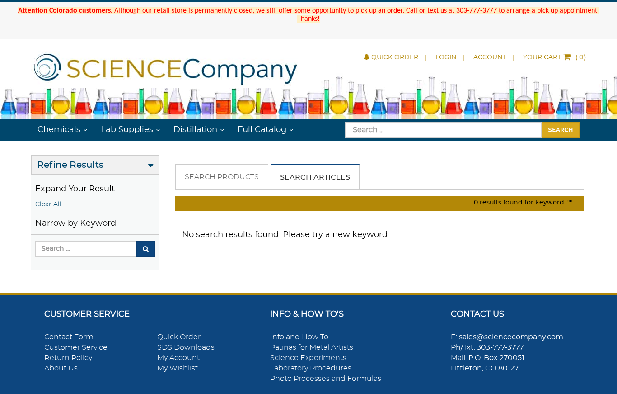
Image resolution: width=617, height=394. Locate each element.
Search (560, 129)
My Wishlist (177, 368)
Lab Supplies (127, 130)
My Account (178, 357)
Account (489, 57)
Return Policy (68, 357)
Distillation (195, 130)
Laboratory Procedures (310, 368)
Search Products (222, 176)
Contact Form (68, 337)
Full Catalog (262, 130)
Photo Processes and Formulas (325, 378)
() (554, 57)
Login (445, 57)
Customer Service (76, 347)
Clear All (48, 204)
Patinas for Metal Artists (311, 347)
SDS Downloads (186, 347)
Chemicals (58, 130)
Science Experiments (308, 357)
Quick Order (394, 57)
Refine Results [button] (70, 165)
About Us (61, 368)
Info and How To (299, 337)
